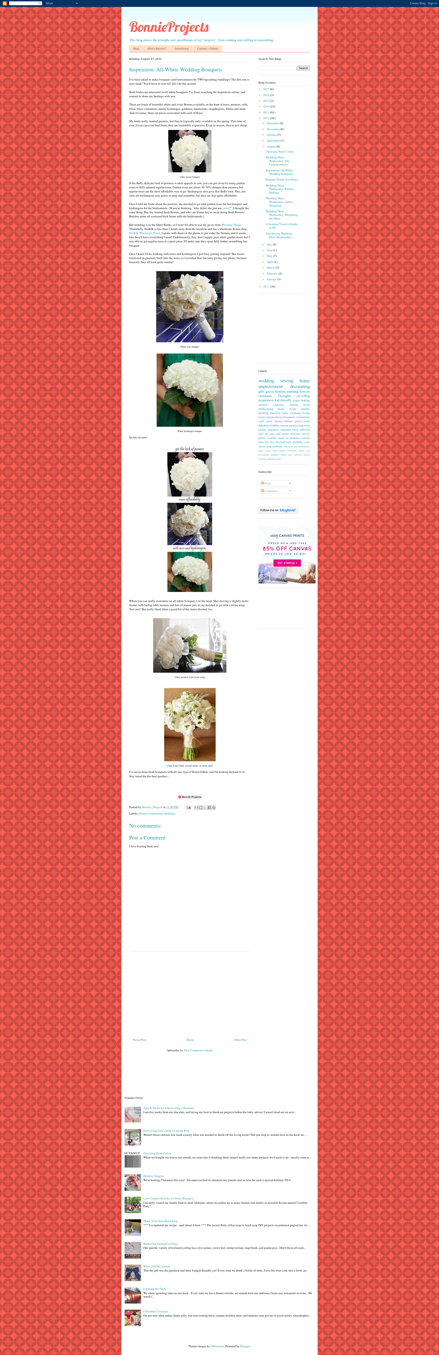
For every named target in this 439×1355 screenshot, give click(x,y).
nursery (306, 433)
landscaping (265, 409)
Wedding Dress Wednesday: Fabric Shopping (279, 201)
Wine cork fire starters (156, 1266)
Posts (267, 483)
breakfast (295, 438)
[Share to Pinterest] (213, 807)
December (273, 123)
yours (225, 208)
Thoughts (284, 395)
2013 (266, 112)
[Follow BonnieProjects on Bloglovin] (278, 512)
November (273, 129)
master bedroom (291, 433)
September (274, 140)
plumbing (298, 442)
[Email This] (196, 807)
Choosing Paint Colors (280, 151)
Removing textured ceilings (160, 1244)
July (270, 244)
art (287, 438)
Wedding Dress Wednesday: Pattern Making (280, 188)
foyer (275, 450)
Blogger (245, 1346)
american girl (290, 446)
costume (305, 438)
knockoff (280, 442)
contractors (303, 417)
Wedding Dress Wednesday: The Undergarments (278, 160)
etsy (272, 442)
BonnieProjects (169, 26)
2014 (266, 106)
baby (285, 413)
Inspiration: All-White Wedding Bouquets (279, 172)
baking (305, 400)
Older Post (240, 1040)
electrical (293, 425)
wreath (280, 438)
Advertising (182, 48)
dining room (300, 404)
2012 (266, 118)
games (282, 450)
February (272, 273)
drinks (288, 421)
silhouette (285, 429)
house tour (304, 450)
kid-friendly (283, 400)
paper (296, 400)
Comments (271, 491)
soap (268, 446)
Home (190, 1040)
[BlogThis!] (200, 807)
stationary (277, 446)
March (271, 267)
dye (267, 442)
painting (292, 391)
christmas (265, 395)
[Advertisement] (189, 992)
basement (289, 417)
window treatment (267, 458)
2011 (266, 286)
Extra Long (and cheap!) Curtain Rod (166, 1130)
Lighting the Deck (154, 1289)
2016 (266, 95)
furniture (275, 413)
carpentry (278, 404)
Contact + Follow (207, 48)
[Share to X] (205, 807)
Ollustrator (217, 1346)
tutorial (263, 404)
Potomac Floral (231, 225)
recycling (303, 395)
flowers (143, 813)
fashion (280, 391)
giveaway (292, 450)
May (270, 256)
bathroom (305, 429)
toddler (274, 425)
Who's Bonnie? (156, 48)
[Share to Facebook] (209, 807)
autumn (284, 425)
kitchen (262, 429)
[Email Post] (188, 807)
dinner (279, 421)
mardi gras (286, 454)
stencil (306, 454)
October (272, 135)
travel (295, 429)
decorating (300, 386)
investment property (268, 454)
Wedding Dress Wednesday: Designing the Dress (282, 214)
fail (266, 433)
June (270, 250)
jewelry (305, 409)
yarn (279, 458)
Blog (136, 48)
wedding (169, 813)
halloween (304, 425)
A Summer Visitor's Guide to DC (281, 226)
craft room (265, 421)
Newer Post (139, 1040)
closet (268, 450)
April (270, 262)
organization (274, 417)
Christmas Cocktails (155, 1311)
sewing (286, 380)
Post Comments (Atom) (198, 1050)
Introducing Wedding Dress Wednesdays (279, 235)
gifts (261, 391)
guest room (302, 421)
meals (281, 409)
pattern (298, 454)
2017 (266, 89)
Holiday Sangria (153, 1176)
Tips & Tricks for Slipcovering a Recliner (168, 1108)
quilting (263, 413)
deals (261, 442)
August (271, 146)
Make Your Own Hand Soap (160, 1221)
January (272, 279)
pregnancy (273, 429)
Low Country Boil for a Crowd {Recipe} (168, 1198)
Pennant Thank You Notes (282, 179)
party (289, 442)
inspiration (156, 813)
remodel (272, 438)
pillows (262, 438)
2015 (266, 101)
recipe (293, 409)
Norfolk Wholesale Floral (144, 233)
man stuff (275, 433)
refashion (264, 425)
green (270, 391)
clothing (295, 413)
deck (260, 433)
